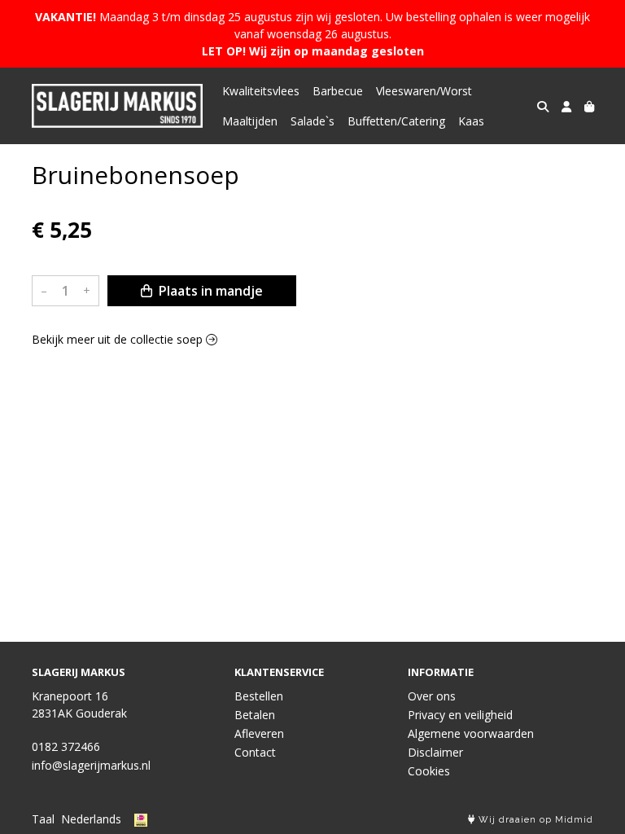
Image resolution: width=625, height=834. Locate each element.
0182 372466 (66, 746)
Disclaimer (435, 752)
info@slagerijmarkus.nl (91, 765)
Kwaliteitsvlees (260, 91)
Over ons (432, 696)
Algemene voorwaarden (471, 733)
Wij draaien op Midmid (534, 819)
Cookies (429, 771)
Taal (43, 819)
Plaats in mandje (209, 291)
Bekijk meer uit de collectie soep (119, 339)
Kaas (471, 121)
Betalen (254, 714)
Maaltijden (250, 121)
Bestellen (258, 696)
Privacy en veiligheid (460, 714)
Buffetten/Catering (396, 121)
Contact (255, 752)
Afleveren (259, 733)
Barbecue (337, 91)
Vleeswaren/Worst (424, 91)
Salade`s (312, 121)
